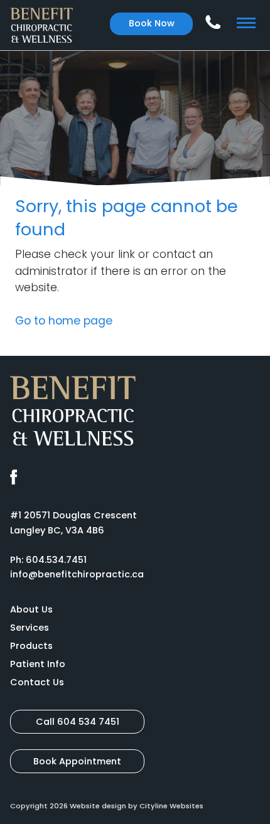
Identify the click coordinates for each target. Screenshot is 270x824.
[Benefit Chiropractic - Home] (41, 25)
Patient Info (37, 664)
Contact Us (37, 682)
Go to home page (63, 320)
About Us (31, 609)
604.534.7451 (56, 560)
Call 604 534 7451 (77, 721)
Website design (98, 806)
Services (29, 627)
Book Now (152, 23)
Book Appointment (77, 761)
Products (31, 645)
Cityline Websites (171, 806)
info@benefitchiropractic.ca (77, 574)
